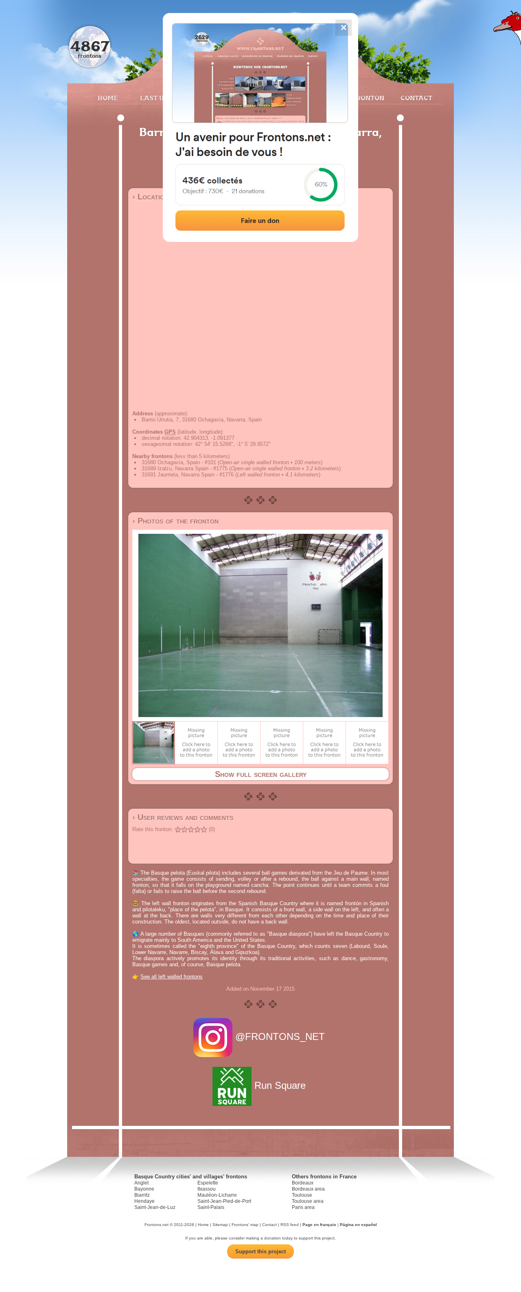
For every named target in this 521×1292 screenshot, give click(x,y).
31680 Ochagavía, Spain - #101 (179, 462)
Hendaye (144, 1201)
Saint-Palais (210, 1207)
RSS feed (289, 1224)
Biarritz (142, 1195)
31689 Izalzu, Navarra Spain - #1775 (185, 468)
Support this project (260, 1251)
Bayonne (144, 1189)
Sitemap (220, 1224)
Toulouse (302, 1195)
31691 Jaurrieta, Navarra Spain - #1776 (188, 475)
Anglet (141, 1183)
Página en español (358, 1224)
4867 (89, 46)
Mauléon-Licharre (217, 1195)
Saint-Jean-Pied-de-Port (224, 1201)
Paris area (303, 1207)
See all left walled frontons (171, 977)
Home (108, 98)
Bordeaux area (308, 1189)
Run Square (280, 1085)
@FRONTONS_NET (280, 1036)
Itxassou (206, 1189)
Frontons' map (245, 1224)
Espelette (207, 1183)
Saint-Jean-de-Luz (154, 1207)
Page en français (319, 1224)
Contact (415, 98)
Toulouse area (308, 1201)
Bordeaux (302, 1183)
